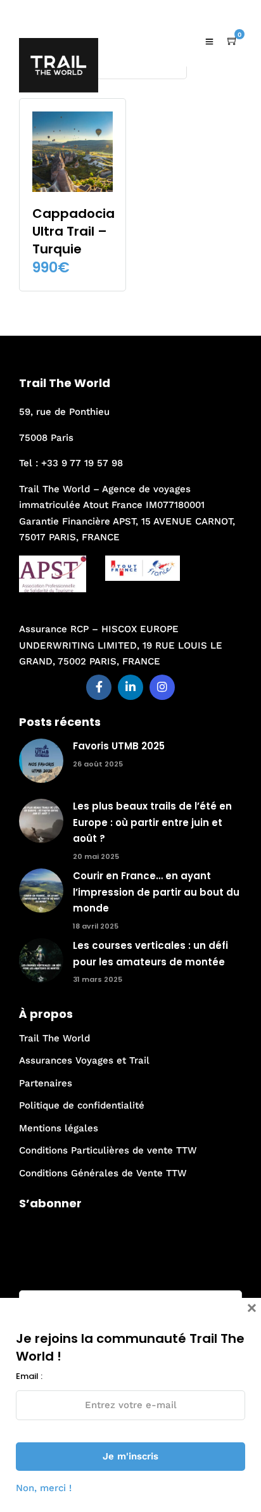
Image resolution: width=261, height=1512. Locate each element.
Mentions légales (58, 1128)
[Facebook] (98, 687)
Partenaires (45, 1083)
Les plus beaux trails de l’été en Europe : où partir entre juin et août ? (152, 822)
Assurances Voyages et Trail (84, 1060)
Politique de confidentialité (81, 1105)
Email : (32, 1277)
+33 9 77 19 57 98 (82, 463)
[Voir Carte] (232, 41)
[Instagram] (162, 687)
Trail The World (54, 1038)
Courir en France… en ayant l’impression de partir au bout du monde (156, 892)
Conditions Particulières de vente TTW (108, 1150)
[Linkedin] (130, 687)
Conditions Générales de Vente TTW (103, 1173)
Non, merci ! (44, 1488)
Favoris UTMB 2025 (119, 746)
